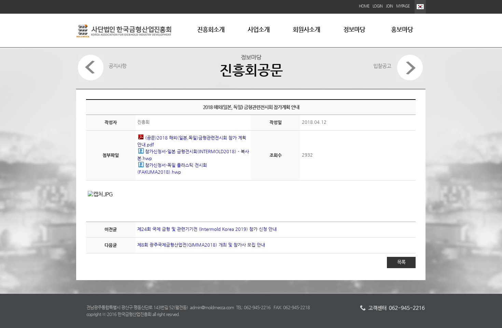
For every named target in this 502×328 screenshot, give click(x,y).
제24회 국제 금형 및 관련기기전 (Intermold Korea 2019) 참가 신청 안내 (207, 229)
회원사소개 (306, 29)
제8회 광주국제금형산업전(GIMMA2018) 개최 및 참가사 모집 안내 (201, 244)
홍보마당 (402, 29)
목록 (401, 262)
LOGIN (377, 6)
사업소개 (258, 29)
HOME (364, 6)
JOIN (389, 6)
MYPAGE (402, 6)
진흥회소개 (210, 29)
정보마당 (354, 29)
